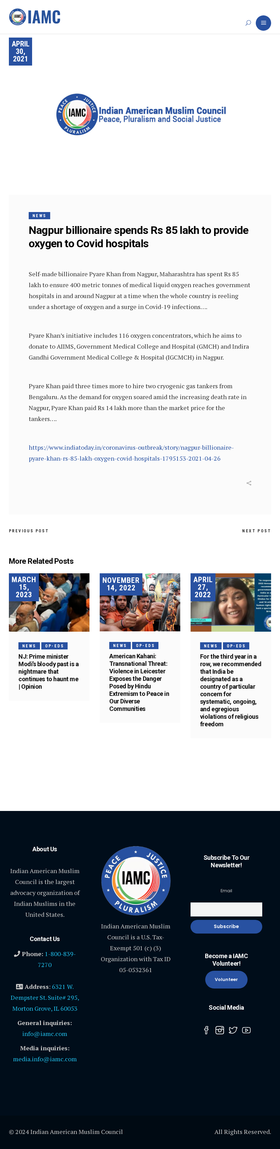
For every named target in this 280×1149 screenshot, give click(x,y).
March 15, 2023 (24, 587)
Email (226, 891)
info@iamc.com (44, 1033)
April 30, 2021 (20, 51)
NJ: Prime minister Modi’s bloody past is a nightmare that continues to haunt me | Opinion (48, 671)
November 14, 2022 (121, 584)
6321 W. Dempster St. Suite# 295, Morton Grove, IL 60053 (45, 997)
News (39, 215)
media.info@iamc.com (45, 1059)
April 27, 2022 (203, 587)
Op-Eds (54, 646)
